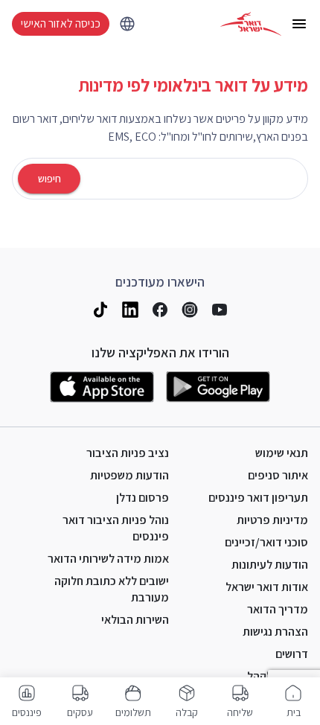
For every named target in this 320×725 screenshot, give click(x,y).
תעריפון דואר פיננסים (258, 497)
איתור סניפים (278, 475)
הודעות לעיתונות (269, 564)
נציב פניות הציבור (127, 453)
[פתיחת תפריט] (299, 24)
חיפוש (49, 178)
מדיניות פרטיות (272, 520)
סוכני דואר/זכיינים (266, 542)
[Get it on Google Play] (218, 387)
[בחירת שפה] (127, 24)
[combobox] (194, 179)
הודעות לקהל (277, 676)
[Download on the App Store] (102, 387)
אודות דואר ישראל (266, 587)
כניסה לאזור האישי (60, 23)
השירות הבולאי (135, 619)
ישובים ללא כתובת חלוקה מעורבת (111, 589)
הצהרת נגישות (275, 631)
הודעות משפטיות (129, 475)
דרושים (291, 654)
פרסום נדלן (142, 497)
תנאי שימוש (281, 453)
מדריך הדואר (277, 609)
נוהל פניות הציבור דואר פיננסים (116, 528)
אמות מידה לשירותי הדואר (108, 558)
